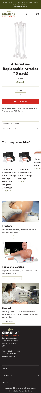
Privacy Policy (13, 391)
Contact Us (8, 322)
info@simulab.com (8, 356)
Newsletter (7, 382)
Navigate (6, 369)
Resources (7, 375)
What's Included (11, 124)
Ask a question (10, 129)
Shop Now (7, 237)
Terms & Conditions (25, 391)
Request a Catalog (11, 278)
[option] (20, 4)
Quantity (20, 90)
